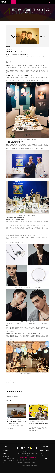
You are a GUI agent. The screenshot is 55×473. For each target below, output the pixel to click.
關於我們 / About (6, 450)
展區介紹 (24, 2)
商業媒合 (35, 419)
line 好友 (10, 389)
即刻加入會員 (20, 386)
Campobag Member (17, 419)
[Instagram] (24, 460)
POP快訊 (17, 14)
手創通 (30, 2)
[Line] (21, 460)
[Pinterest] (30, 460)
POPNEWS (35, 2)
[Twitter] (33, 460)
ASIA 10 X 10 (5, 453)
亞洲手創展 (16, 396)
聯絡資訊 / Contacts (6, 456)
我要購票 (13, 2)
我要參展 (4, 446)
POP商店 (41, 2)
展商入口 (19, 2)
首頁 (14, 14)
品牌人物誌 (8, 46)
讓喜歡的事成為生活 (10, 396)
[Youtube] (27, 460)
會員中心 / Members (44, 446)
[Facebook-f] (18, 460)
